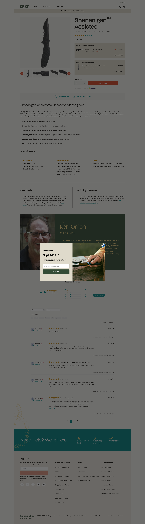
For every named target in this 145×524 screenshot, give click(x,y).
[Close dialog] (103, 245)
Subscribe (56, 271)
